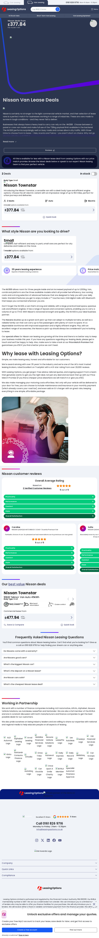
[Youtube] (60, 840)
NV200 (70, 124)
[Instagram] (36, 840)
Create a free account (27, 930)
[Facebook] (54, 840)
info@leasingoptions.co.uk (49, 829)
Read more (8, 141)
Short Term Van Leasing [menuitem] (46, 16)
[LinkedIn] (48, 840)
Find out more (76, 930)
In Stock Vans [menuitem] (14, 16)
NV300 (9, 289)
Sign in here (23, 935)
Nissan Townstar (20, 185)
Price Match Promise (79, 342)
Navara (9, 319)
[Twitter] (42, 840)
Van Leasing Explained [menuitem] (81, 16)
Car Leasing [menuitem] (15, 2)
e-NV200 (24, 136)
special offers (12, 336)
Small (9, 240)
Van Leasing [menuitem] (38, 2)
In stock (94, 174)
